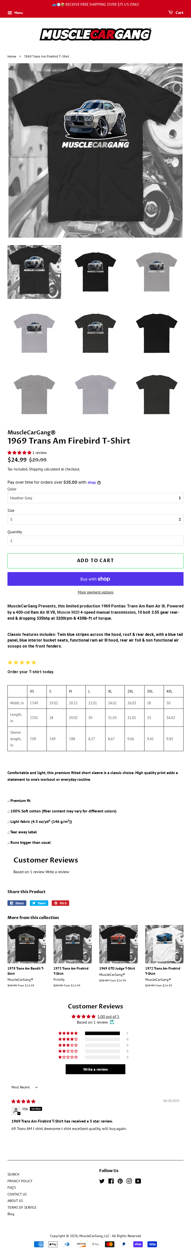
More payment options (95, 592)
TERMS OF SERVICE (22, 1207)
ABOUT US (15, 1200)
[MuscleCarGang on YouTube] (138, 1182)
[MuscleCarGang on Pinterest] (120, 1182)
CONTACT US (17, 1194)
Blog (10, 1214)
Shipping (36, 469)
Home (11, 57)
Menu (18, 12)
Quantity (14, 531)
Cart (179, 12)
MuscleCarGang (91, 1236)
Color (11, 488)
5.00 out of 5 (108, 1016)
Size (10, 510)
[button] (19, 452)
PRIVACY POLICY (19, 1181)
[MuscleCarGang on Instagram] (129, 1182)
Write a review (57, 871)
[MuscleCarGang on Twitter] (102, 1182)
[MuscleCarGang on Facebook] (111, 1182)
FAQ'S (11, 1187)
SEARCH (13, 1174)
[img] (23, 1101)
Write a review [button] (95, 1069)
